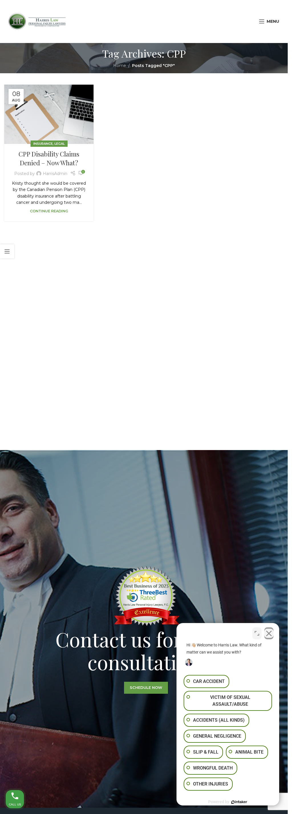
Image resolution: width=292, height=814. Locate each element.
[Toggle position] (256, 633)
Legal (59, 144)
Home (119, 65)
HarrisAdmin (55, 173)
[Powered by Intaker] (239, 802)
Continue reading (49, 211)
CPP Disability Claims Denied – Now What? (49, 158)
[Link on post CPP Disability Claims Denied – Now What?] (49, 114)
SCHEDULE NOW (146, 687)
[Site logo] (37, 21)
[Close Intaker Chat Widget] (268, 633)
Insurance (43, 144)
